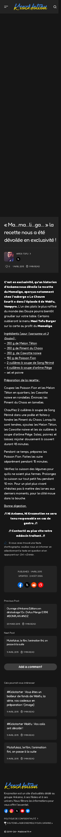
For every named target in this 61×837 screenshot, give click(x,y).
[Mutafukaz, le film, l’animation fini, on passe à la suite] (30, 646)
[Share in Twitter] (27, 584)
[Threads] (11, 811)
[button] (6, 7)
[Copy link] (40, 584)
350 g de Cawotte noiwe (24, 353)
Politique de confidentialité (20, 818)
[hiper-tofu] (9, 256)
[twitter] (18, 259)
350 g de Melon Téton (22, 343)
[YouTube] (22, 811)
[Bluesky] (27, 811)
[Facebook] (6, 811)
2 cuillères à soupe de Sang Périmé (30, 362)
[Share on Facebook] (20, 584)
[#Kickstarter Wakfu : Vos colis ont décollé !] (30, 729)
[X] (17, 811)
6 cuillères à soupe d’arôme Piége (29, 367)
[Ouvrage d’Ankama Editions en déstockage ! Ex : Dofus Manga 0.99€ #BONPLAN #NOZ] (30, 616)
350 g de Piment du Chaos (25, 348)
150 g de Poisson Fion (21, 358)
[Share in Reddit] (33, 584)
